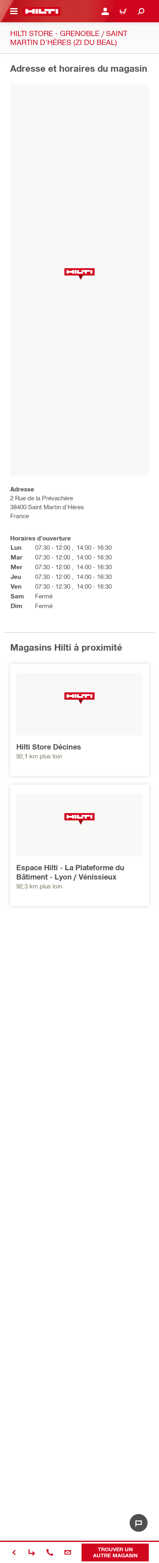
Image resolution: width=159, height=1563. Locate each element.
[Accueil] (42, 11)
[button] (79, 274)
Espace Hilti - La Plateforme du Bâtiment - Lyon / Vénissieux (70, 872)
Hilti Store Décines (48, 746)
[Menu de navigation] (14, 11)
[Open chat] (139, 1523)
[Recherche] (141, 11)
